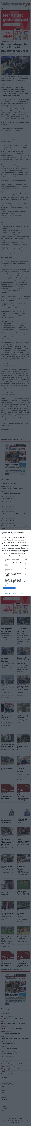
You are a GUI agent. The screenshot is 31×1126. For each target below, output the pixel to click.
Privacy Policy (24, 593)
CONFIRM (9, 588)
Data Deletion (7, 593)
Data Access (15, 593)
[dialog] (15, 563)
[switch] (25, 563)
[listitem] (15, 560)
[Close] (28, 532)
